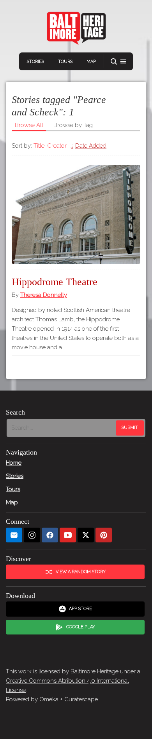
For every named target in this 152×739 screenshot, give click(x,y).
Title (39, 145)
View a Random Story (81, 571)
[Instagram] (32, 535)
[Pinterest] (103, 535)
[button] (118, 61)
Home (13, 462)
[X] (86, 535)
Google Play (80, 626)
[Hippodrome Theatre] (76, 214)
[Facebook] (50, 535)
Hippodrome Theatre (54, 282)
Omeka (48, 699)
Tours (65, 61)
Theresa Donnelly (43, 294)
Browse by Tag (73, 125)
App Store (80, 608)
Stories (35, 61)
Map (91, 61)
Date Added (90, 145)
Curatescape (81, 699)
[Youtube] (68, 535)
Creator (57, 145)
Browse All (29, 125)
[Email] (14, 535)
